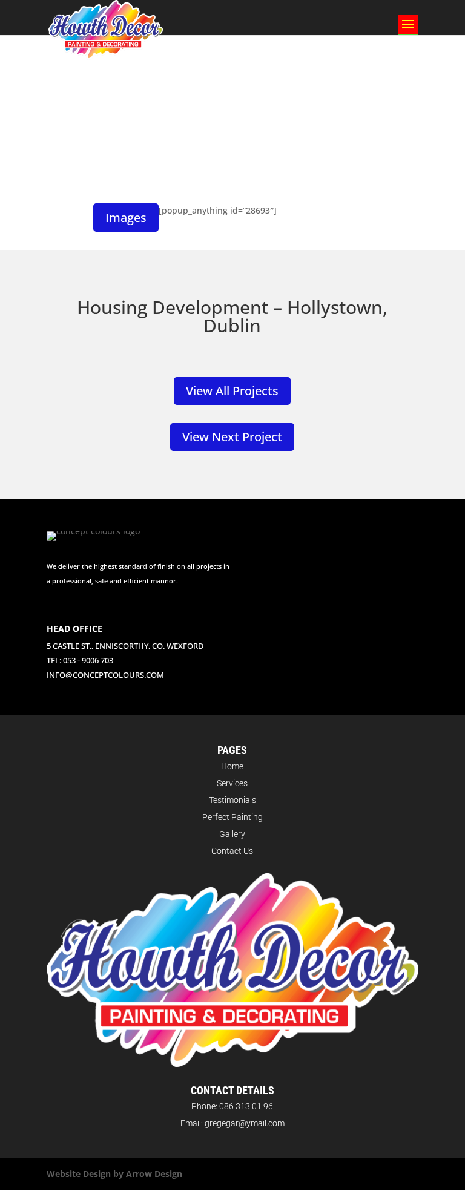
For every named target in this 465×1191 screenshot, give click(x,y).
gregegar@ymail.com (245, 1123)
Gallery (232, 834)
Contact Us (232, 851)
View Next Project (232, 436)
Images (126, 217)
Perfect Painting (232, 817)
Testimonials (232, 800)
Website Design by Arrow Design (114, 1174)
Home (232, 766)
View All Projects (232, 390)
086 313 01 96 (246, 1106)
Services (232, 783)
